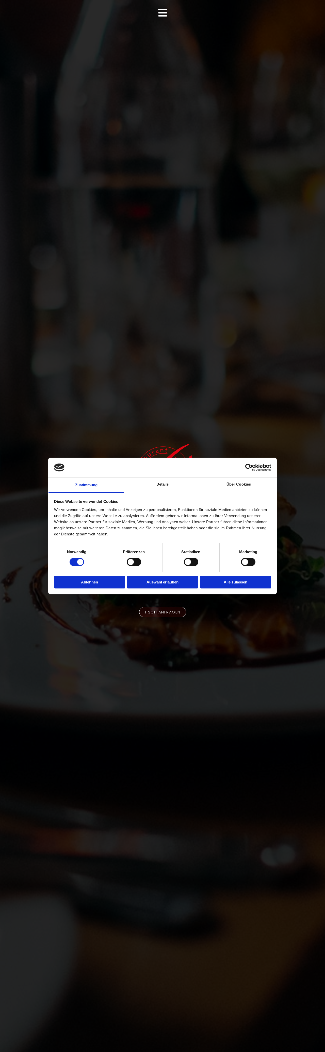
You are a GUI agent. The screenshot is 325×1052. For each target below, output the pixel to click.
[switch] (134, 562)
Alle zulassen (235, 582)
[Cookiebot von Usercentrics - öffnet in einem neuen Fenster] (249, 467)
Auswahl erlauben (162, 582)
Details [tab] (162, 484)
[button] (162, 612)
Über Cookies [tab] (238, 484)
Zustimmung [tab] (86, 485)
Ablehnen (89, 582)
